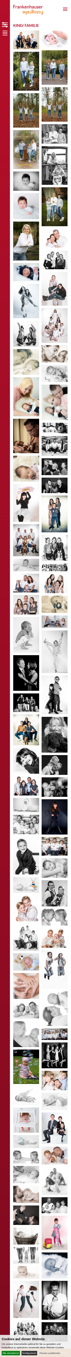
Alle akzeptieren (10, 1353)
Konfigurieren (29, 1353)
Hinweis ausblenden (49, 1353)
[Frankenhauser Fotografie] (26, 13)
